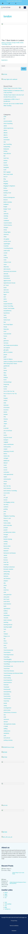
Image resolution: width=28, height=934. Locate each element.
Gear (5, 338)
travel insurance (8, 682)
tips (4, 638)
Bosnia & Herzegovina (9, 197)
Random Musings (8, 539)
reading (5, 541)
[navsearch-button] (25, 7)
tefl (4, 631)
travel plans (7, 694)
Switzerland (6, 615)
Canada (6, 218)
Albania (5, 132)
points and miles (8, 525)
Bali (4, 156)
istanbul (6, 414)
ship (5, 583)
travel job (6, 684)
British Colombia (8, 202)
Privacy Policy (14, 920)
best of (5, 176)
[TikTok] (9, 3)
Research (6, 550)
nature (5, 481)
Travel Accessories (8, 650)
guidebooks (6, 366)
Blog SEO (6, 181)
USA (5, 715)
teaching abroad (8, 624)
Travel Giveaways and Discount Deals (13, 673)
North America (7, 488)
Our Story (6, 504)
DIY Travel (6, 285)
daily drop (6, 266)
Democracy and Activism (10, 271)
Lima (5, 433)
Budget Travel (7, 209)
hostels (5, 386)
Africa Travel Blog (8, 123)
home (5, 379)
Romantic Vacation (8, 569)
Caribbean (6, 220)
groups (5, 354)
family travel (7, 320)
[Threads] (16, 3)
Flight (6, 894)
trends (5, 703)
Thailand (6, 634)
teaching (6, 622)
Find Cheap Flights (8, 324)
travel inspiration (8, 680)
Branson (6, 200)
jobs (5, 426)
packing (6, 509)
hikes (5, 373)
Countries (6, 246)
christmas (6, 234)
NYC (5, 495)
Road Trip (6, 562)
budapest (6, 204)
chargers (6, 227)
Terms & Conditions (14, 925)
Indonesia (6, 405)
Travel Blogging (7, 659)
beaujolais (6, 167)
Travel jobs (6, 687)
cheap (5, 230)
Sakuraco (6, 576)
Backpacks (6, 149)
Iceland (5, 400)
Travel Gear (7, 668)
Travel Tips (6, 701)
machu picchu (7, 446)
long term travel (8, 437)
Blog (5, 179)
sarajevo (6, 580)
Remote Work (7, 546)
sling (5, 587)
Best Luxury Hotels (8, 174)
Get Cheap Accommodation (11, 345)
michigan (6, 458)
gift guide (6, 350)
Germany (6, 343)
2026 (5, 116)
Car (5, 897)
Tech (5, 629)
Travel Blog (4, 44)
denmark (6, 273)
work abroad (7, 738)
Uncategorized (7, 708)
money (5, 467)
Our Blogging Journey (9, 502)
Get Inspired (7, 347)
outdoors (6, 507)
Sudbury (6, 611)
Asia (5, 142)
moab (5, 465)
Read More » (5, 60)
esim (5, 297)
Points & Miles (7, 523)
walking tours (7, 731)
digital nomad (7, 280)
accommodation (8, 121)
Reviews (6, 560)
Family (5, 317)
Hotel (6, 896)
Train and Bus (8, 904)
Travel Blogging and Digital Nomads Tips (14, 661)
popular (5, 530)
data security (7, 269)
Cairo (5, 211)
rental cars (6, 548)
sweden (6, 613)
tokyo (5, 641)
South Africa (7, 601)
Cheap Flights (7, 232)
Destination (6, 276)
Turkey (5, 705)
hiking (5, 375)
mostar (5, 470)
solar (5, 592)
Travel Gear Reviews (9, 671)
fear (5, 322)
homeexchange (7, 382)
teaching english (8, 627)
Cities (5, 236)
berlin (5, 169)
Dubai (5, 287)
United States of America (10, 712)
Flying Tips (6, 329)
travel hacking (7, 678)
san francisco (7, 578)
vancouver (6, 719)
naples (5, 477)
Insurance (6, 410)
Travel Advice (7, 652)
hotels (17, 42)
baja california (7, 153)
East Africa (6, 292)
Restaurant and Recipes (10, 553)
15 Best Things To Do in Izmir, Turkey (12, 88)
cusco (5, 264)
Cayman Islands (8, 223)
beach (5, 162)
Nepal (5, 483)
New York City (7, 486)
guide (5, 357)
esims (5, 299)
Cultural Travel (7, 262)
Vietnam (6, 721)
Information (6, 407)
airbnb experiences (8, 128)
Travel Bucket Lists (8, 666)
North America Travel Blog (10, 490)
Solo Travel (6, 599)
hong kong (6, 384)
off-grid (6, 497)
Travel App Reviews (8, 654)
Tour (6, 905)
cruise (5, 255)
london (21, 42)
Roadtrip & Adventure (9, 567)
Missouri (6, 463)
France (5, 336)
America (6, 137)
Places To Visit (7, 518)
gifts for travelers (8, 352)
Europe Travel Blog (8, 306)
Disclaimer (14, 930)
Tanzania (6, 617)
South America (7, 604)
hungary (6, 398)
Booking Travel (7, 193)
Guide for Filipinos (8, 359)
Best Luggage (7, 172)
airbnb (5, 126)
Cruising (6, 257)
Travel (5, 648)
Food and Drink (7, 334)
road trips (6, 564)
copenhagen (7, 243)
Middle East (6, 460)
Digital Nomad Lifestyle (9, 283)
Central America (8, 225)
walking (5, 728)
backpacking (7, 146)
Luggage (6, 442)
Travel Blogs (7, 664)
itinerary (6, 419)
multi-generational (8, 474)
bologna (6, 190)
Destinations (7, 278)
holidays (6, 377)
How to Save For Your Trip (10, 393)
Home (6, 892)
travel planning (7, 691)
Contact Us (7, 909)
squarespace (7, 608)
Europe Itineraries (8, 303)
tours (5, 645)
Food (5, 331)
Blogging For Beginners (9, 186)
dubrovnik (6, 290)
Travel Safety (7, 696)
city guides (6, 239)
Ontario (5, 500)
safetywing (6, 574)
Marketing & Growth (9, 451)
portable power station (9, 532)
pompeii (6, 527)
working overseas (8, 740)
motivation (6, 472)
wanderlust (6, 733)
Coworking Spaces (8, 248)
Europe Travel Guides (9, 308)
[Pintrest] (2, 3)
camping (6, 216)
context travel (7, 241)
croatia (5, 253)
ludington (6, 440)
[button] (20, 7)
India (5, 403)
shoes (5, 585)
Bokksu (5, 188)
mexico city (6, 456)
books (5, 195)
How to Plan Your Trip (9, 391)
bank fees (6, 158)
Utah (5, 717)
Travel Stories (7, 698)
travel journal (7, 689)
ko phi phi (6, 428)
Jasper (5, 423)
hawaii (5, 370)
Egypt (5, 294)
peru (5, 514)
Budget (5, 206)
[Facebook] (6, 3)
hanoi (5, 368)
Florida (5, 327)
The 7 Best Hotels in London (13, 40)
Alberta (5, 135)
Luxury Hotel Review (9, 444)
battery (5, 160)
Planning (6, 520)
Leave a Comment (6, 42)
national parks (7, 479)
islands (5, 412)
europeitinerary (7, 310)
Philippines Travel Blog (9, 516)
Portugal (6, 534)
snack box (6, 590)
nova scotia (7, 493)
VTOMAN (6, 726)
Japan (5, 421)
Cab (6, 902)
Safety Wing (7, 571)
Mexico (5, 453)
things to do (7, 636)
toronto (5, 643)
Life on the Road (8, 430)
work (5, 735)
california (6, 213)
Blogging (6, 183)
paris (5, 511)
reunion (5, 557)
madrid (5, 449)
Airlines (5, 130)
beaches (6, 165)
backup (5, 151)
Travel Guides (7, 675)
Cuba (5, 260)
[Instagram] (12, 3)
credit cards (7, 250)
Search (3, 66)
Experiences (7, 313)
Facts (5, 315)
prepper (6, 537)
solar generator (7, 594)
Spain (5, 606)
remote (5, 544)
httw (5, 396)
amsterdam (7, 139)
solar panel (6, 597)
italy (5, 416)
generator (6, 340)
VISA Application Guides (10, 724)
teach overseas (8, 620)
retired (5, 555)
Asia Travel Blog (8, 144)
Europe (14, 42)
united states (7, 710)
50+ (5, 119)
